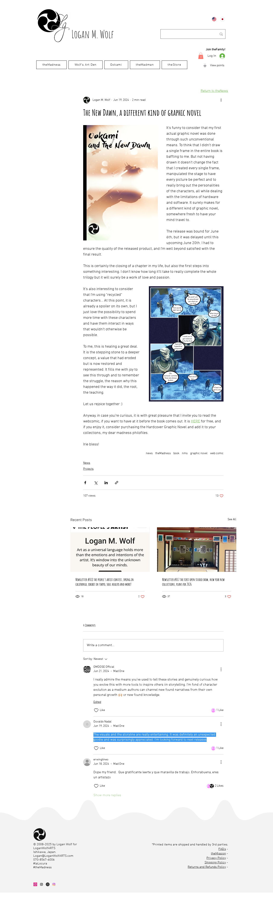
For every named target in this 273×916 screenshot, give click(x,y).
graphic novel (199, 453)
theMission (218, 853)
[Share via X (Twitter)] (96, 483)
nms (185, 453)
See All (232, 519)
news (149, 453)
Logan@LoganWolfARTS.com (53, 856)
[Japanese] (221, 19)
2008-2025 (44, 844)
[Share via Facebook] (85, 483)
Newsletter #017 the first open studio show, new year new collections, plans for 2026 (193, 582)
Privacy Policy (216, 858)
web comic (217, 453)
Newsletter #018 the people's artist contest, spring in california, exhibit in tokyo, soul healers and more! (105, 582)
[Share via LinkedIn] (106, 483)
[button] (200, 56)
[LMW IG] (47, 884)
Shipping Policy (215, 862)
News (86, 463)
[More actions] (221, 100)
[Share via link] (117, 483)
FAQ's (222, 849)
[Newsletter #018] (110, 549)
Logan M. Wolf (92, 34)
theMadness (163, 453)
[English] (213, 19)
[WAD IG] (35, 884)
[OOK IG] (54, 884)
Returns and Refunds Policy (207, 867)
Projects (88, 469)
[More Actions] (221, 669)
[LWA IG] (41, 884)
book (176, 453)
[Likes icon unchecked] (96, 710)
